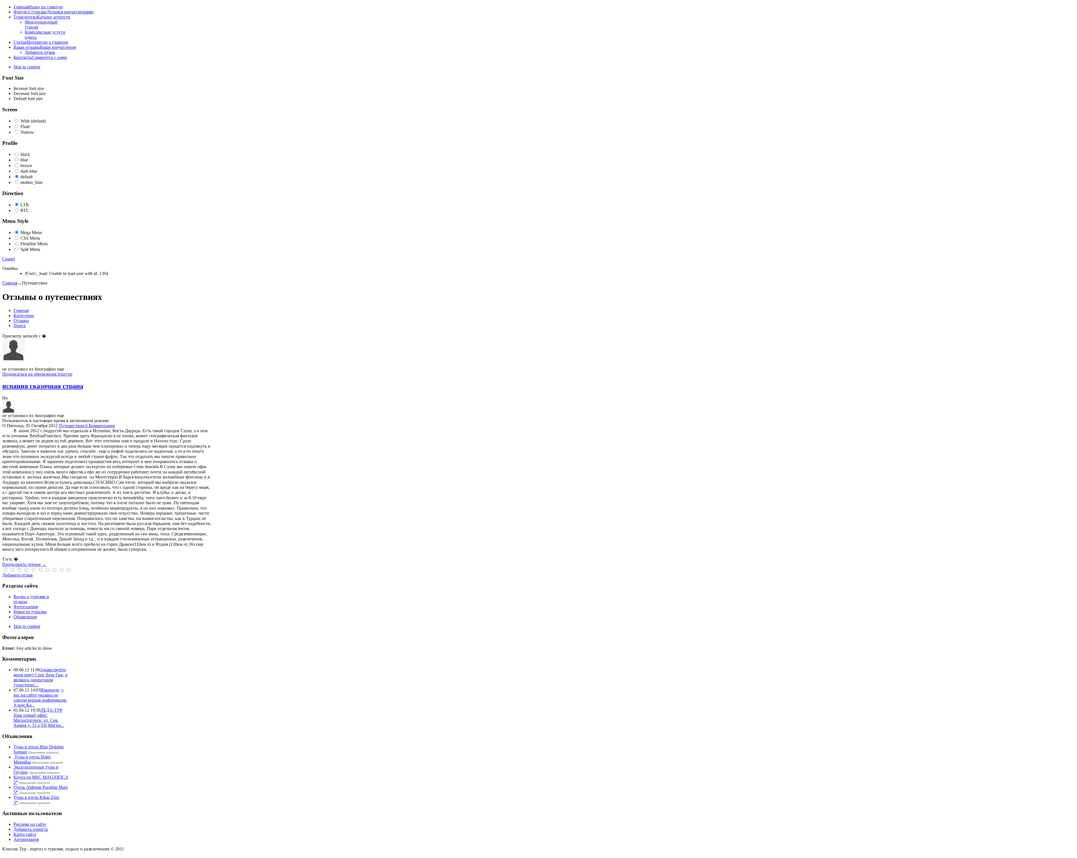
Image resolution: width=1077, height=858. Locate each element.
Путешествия (72, 425)
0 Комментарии (100, 425)
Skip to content (26, 66)
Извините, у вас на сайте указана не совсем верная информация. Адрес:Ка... (40, 697)
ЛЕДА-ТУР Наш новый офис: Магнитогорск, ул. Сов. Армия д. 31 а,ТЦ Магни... (38, 718)
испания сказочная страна (42, 386)
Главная (9, 283)
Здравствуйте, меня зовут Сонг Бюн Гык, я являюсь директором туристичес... (40, 677)
